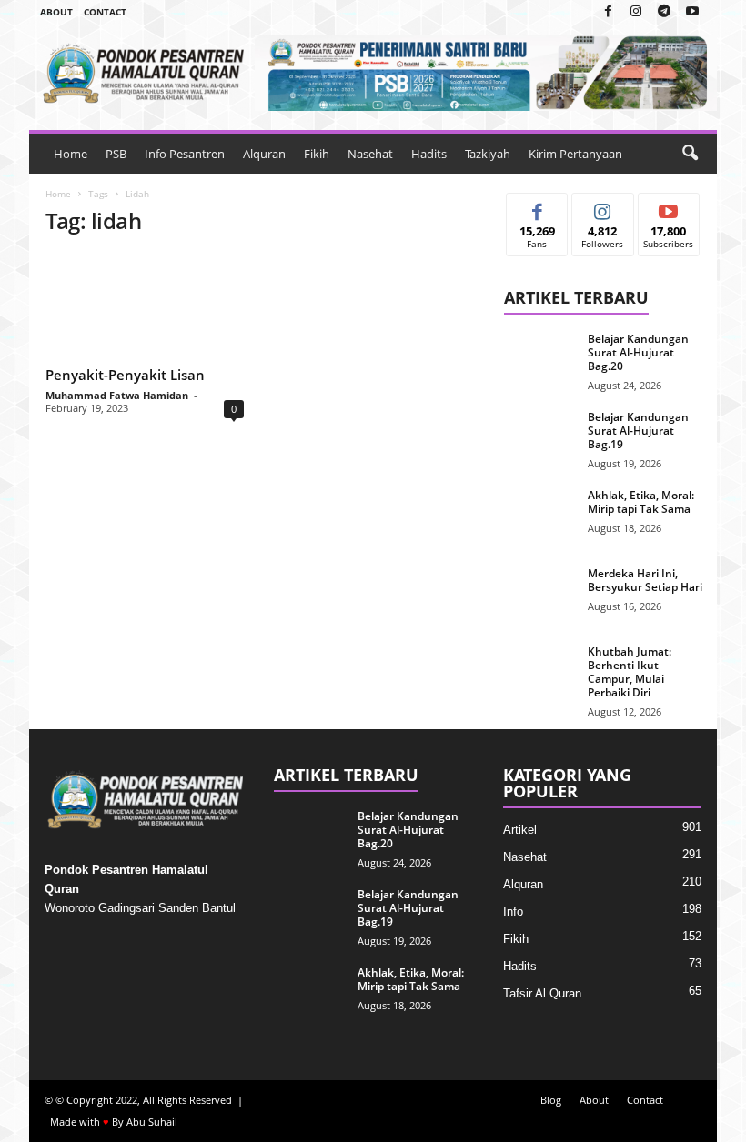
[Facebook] (608, 12)
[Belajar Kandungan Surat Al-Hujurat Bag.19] (540, 437)
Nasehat (370, 153)
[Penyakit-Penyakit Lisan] (144, 306)
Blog (550, 1100)
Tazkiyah (487, 153)
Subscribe (668, 207)
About (56, 11)
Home (70, 153)
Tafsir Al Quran (542, 993)
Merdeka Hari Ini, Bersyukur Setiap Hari (645, 580)
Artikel (520, 829)
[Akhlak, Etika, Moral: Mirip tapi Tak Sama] (540, 515)
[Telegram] (664, 12)
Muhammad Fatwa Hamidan (116, 395)
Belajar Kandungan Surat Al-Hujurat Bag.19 (638, 430)
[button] (690, 154)
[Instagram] (636, 12)
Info (513, 911)
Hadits (429, 153)
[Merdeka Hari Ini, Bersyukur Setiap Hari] (540, 593)
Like (537, 207)
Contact (105, 11)
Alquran (264, 153)
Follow (602, 207)
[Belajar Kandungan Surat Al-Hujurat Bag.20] (540, 359)
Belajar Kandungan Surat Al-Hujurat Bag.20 (638, 352)
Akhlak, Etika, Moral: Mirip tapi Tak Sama (641, 501)
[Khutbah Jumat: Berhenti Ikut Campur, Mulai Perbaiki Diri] (540, 672)
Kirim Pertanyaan (575, 153)
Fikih (316, 153)
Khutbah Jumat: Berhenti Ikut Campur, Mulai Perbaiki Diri (629, 672)
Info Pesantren (185, 153)
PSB (116, 153)
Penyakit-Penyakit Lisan (125, 375)
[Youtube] (692, 12)
